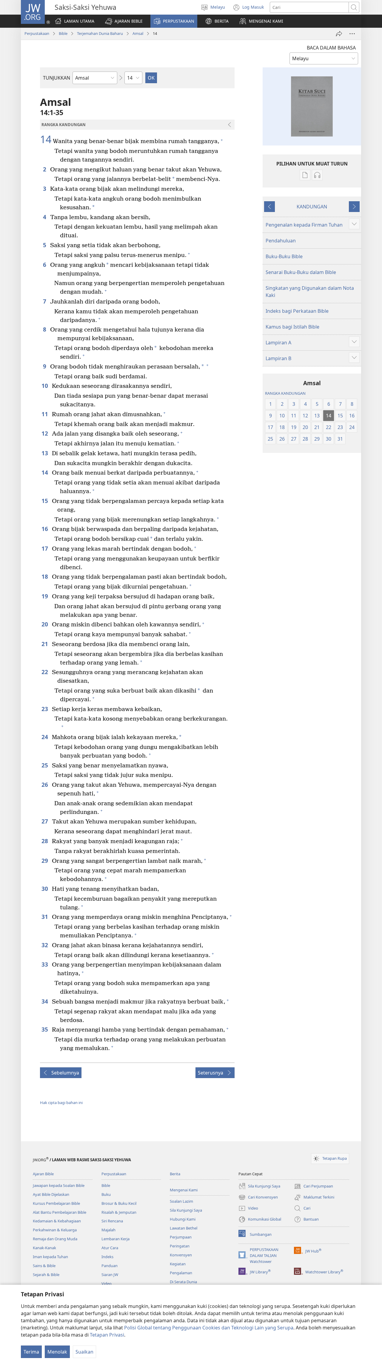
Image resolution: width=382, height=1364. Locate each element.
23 (45, 709)
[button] (124, 21)
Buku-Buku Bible (284, 256)
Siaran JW (109, 1274)
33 (45, 964)
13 (45, 453)
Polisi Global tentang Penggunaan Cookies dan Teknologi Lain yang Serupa (208, 1327)
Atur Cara (109, 1247)
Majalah (108, 1230)
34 (45, 1001)
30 (45, 888)
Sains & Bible (44, 1265)
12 (45, 433)
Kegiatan (178, 1264)
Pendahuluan (281, 240)
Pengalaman (181, 1272)
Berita (175, 1173)
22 (45, 672)
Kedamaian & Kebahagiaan (57, 1221)
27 (45, 821)
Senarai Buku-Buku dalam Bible (301, 272)
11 (45, 414)
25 (45, 765)
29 (45, 860)
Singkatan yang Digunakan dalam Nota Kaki (310, 291)
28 (45, 841)
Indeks (107, 1256)
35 (45, 1029)
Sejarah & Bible (46, 1274)
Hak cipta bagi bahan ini (61, 1102)
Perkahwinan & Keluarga (55, 1230)
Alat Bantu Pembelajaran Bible (59, 1212)
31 (45, 916)
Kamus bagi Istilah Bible (292, 326)
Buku (106, 1194)
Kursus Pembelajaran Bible (56, 1203)
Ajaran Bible (43, 1173)
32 (45, 945)
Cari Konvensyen (258, 1197)
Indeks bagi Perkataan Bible (297, 311)
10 (45, 385)
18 (45, 576)
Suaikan (84, 1351)
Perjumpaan (181, 1237)
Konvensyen (181, 1255)
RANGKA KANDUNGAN (285, 393)
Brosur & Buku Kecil (118, 1203)
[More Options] (352, 34)
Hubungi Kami (182, 1219)
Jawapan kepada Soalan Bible (58, 1185)
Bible (63, 33)
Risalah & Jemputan (118, 1212)
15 (45, 501)
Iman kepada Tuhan (50, 1256)
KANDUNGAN (312, 206)
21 (45, 644)
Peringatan (180, 1246)
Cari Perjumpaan (313, 1186)
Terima (31, 1351)
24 (45, 737)
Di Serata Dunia (183, 1281)
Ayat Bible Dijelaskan (51, 1194)
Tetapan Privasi (107, 1335)
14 (45, 139)
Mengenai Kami (184, 1190)
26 (45, 784)
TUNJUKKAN (56, 78)
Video (106, 1283)
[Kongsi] (339, 34)
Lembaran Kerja (115, 1238)
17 (45, 548)
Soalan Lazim (181, 1201)
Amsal (138, 33)
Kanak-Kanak (44, 1247)
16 (45, 529)
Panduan (109, 1265)
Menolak (57, 1351)
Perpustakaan (36, 33)
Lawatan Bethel (183, 1228)
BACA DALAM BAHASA (331, 47)
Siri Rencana (112, 1221)
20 (45, 624)
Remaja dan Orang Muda (55, 1238)
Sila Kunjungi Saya (186, 1210)
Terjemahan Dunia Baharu (100, 33)
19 (45, 596)
